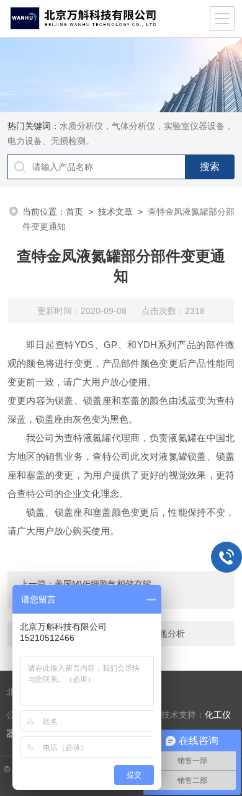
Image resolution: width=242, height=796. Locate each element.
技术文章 (115, 212)
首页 (74, 212)
